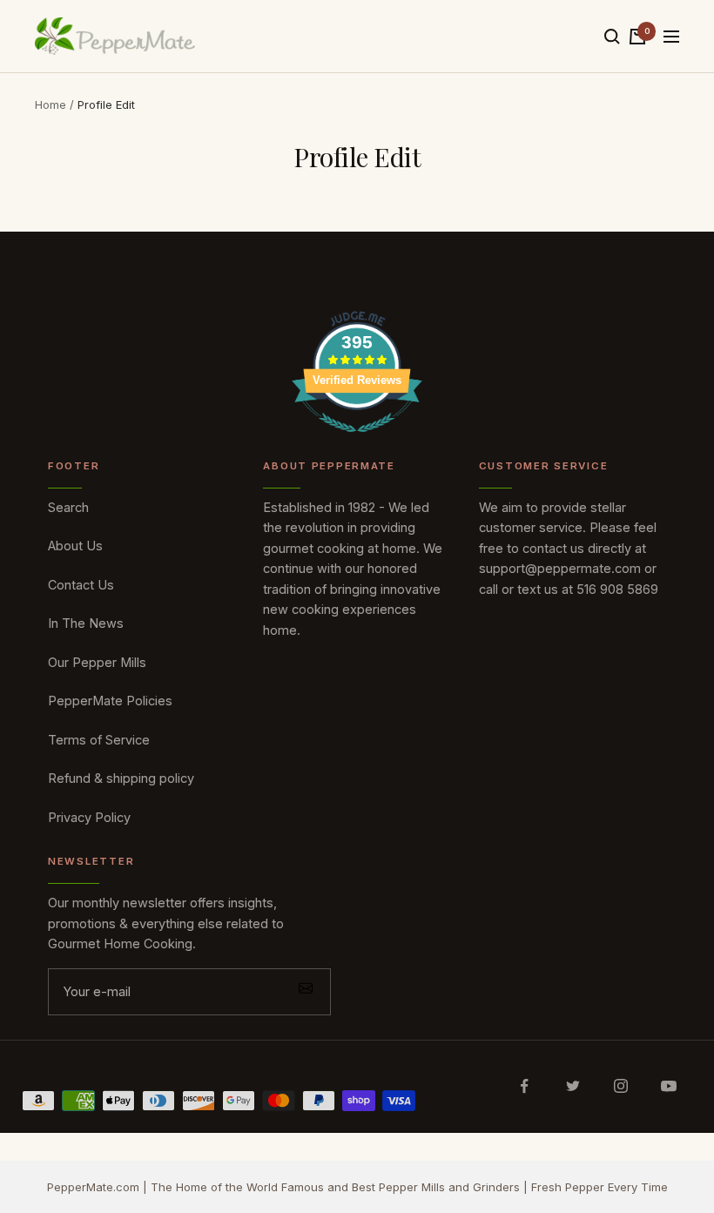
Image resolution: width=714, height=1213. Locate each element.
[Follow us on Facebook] (525, 1086)
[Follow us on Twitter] (572, 1086)
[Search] (612, 36)
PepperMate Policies (110, 700)
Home (50, 104)
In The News (86, 623)
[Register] (306, 991)
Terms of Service (99, 739)
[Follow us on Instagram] (620, 1086)
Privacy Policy (89, 817)
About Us (75, 545)
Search (68, 507)
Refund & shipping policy (121, 778)
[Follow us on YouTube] (668, 1086)
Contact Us (81, 584)
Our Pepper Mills (97, 662)
